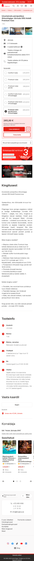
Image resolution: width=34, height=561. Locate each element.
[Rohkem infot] (21, 47)
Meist (3, 531)
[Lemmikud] (22, 6)
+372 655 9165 (18, 503)
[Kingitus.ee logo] (6, 6)
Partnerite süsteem (24, 520)
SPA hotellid (17, 10)
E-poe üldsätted (7, 520)
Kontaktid (5, 527)
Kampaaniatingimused (9, 524)
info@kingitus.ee (18, 512)
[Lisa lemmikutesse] (28, 129)
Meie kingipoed (7, 529)
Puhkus (10, 10)
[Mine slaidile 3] (20, 481)
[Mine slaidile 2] (17, 481)
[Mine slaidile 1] (13, 481)
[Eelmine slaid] (3, 481)
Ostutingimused (7, 522)
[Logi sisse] (18, 6)
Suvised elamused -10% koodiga (13, 2)
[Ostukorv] (26, 6)
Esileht (3, 10)
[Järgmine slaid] (30, 481)
